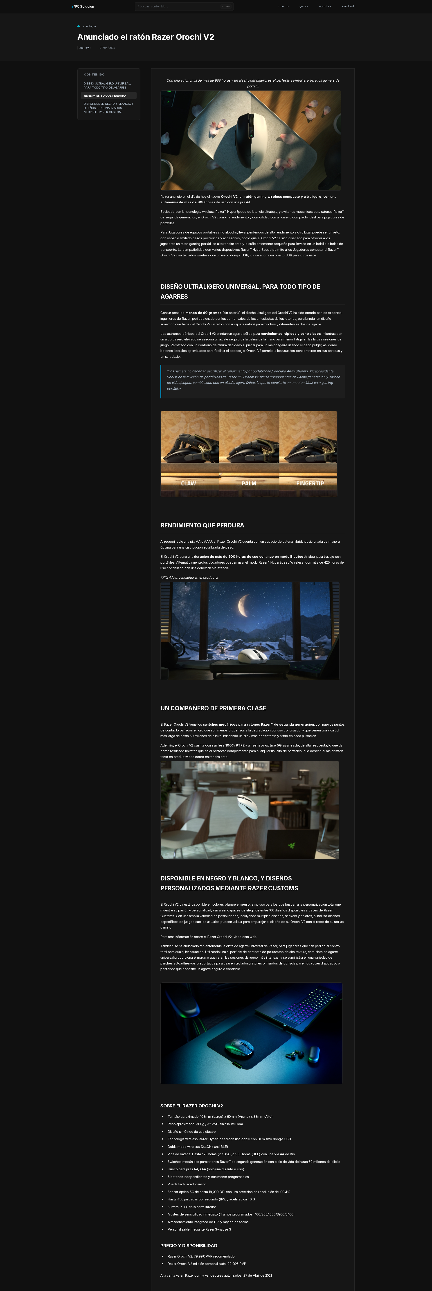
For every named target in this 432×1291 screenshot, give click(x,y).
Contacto (349, 6)
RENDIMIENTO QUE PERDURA (105, 95)
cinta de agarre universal (244, 946)
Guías (303, 6)
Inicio (283, 6)
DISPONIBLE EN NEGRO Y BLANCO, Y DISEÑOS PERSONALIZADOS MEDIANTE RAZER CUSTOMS (109, 108)
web (253, 937)
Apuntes (325, 6)
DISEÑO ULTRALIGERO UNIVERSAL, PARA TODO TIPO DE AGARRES (107, 85)
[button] (184, 6)
